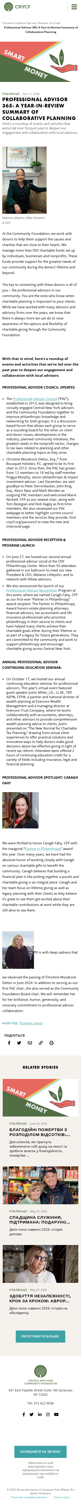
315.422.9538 (44, 1403)
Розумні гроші (31, 1023)
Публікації (11, 94)
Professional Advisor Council (35, 398)
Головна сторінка (13, 23)
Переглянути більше (40, 1336)
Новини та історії (49, 23)
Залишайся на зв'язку (40, 1452)
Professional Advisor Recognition (31, 590)
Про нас (31, 23)
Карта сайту (62, 1497)
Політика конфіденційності (29, 1497)
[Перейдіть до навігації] (74, 6)
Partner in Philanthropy (43, 848)
